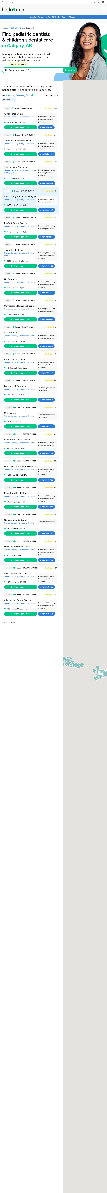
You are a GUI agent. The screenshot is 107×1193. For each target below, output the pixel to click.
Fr (95, 2)
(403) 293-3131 (47, 127)
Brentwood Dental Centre (17, 439)
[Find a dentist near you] (8, 2)
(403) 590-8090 (47, 183)
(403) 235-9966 (47, 237)
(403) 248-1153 (47, 266)
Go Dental (9, 279)
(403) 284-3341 (47, 453)
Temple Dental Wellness (16, 140)
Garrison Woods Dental (15, 520)
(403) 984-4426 (47, 292)
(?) (58, 95)
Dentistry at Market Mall (16, 546)
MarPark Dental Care (14, 223)
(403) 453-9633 (47, 346)
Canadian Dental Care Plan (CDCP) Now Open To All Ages (53, 17)
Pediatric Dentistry (16, 28)
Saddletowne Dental (14, 167)
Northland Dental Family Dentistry (20, 466)
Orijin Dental (10, 413)
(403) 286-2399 (47, 560)
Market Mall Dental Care (16, 493)
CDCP (28, 95)
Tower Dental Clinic (13, 250)
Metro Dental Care (13, 359)
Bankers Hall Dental (13, 386)
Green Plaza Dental (13, 114)
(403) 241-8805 (47, 613)
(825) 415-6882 (47, 319)
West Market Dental (14, 573)
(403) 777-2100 (47, 426)
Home (4, 28)
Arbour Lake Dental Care (16, 600)
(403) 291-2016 (47, 210)
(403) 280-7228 (47, 154)
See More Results (9, 622)
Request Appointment (21, 127)
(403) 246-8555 (47, 587)
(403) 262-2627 (47, 373)
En (99, 2)
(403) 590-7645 (47, 399)
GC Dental (9, 332)
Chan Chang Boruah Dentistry (18, 196)
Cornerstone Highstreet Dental (19, 306)
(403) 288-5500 (47, 506)
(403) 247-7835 (47, 480)
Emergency (20, 95)
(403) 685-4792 (47, 533)
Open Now (11, 95)
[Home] (14, 9)
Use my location (17, 64)
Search (71, 70)
